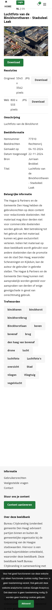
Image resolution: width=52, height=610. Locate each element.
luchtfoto (13, 358)
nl (17, 9)
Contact (8, 488)
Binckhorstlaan (17, 326)
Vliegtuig (29, 375)
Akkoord (26, 604)
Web (6, 100)
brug (28, 334)
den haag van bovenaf (21, 342)
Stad (29, 367)
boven (38, 326)
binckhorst (36, 309)
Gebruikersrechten (15, 478)
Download (13, 62)
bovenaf (12, 334)
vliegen (12, 375)
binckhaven (15, 309)
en (23, 9)
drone (11, 350)
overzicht (13, 367)
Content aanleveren (19, 505)
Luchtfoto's (34, 358)
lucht (26, 350)
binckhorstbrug (17, 318)
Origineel (9, 78)
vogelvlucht (15, 383)
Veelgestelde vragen (16, 483)
